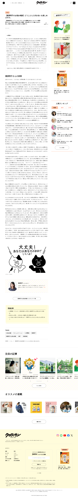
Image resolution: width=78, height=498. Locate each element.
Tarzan (43, 490)
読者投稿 (25, 336)
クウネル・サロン (56, 490)
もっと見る (62, 147)
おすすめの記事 (8, 458)
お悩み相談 (8, 333)
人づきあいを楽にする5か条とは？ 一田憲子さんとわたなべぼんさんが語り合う (27, 318)
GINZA (33, 490)
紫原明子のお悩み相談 (11, 336)
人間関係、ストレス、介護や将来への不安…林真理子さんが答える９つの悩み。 (26, 312)
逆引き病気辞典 (17, 460)
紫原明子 (33, 333)
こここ (61, 490)
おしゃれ (7, 453)
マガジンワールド (35, 491)
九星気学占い (16, 458)
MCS (31, 491)
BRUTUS (19, 490)
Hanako (36, 490)
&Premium (39, 490)
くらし (7, 12)
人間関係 (27, 333)
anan (17, 490)
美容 (14, 451)
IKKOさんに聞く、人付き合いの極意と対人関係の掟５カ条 (22, 315)
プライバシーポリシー (43, 467)
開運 (6, 456)
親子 (19, 336)
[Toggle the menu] (4, 3)
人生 (14, 456)
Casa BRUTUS (28, 490)
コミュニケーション (18, 333)
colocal (46, 490)
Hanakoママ (50, 490)
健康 (6, 451)
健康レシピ (7, 460)
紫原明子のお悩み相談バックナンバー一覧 (27, 298)
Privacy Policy (45, 491)
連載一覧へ (39, 421)
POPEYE (23, 490)
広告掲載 (40, 491)
